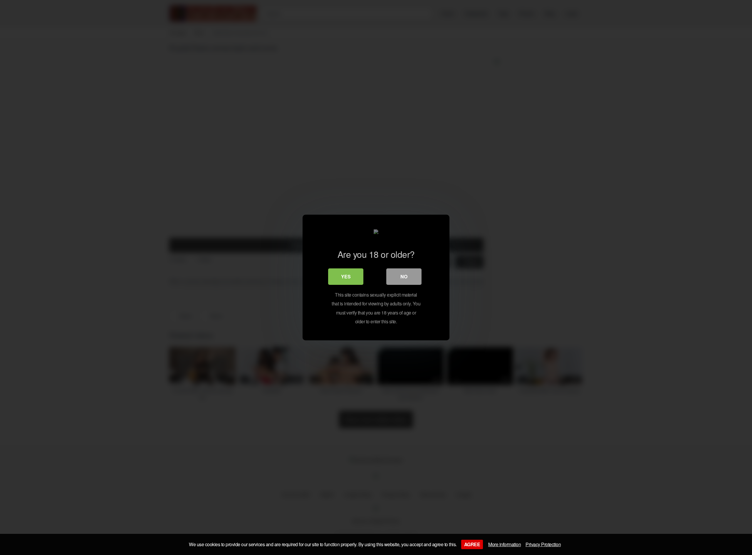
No (403, 276)
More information (504, 544)
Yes (346, 276)
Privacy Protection (543, 544)
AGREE (472, 544)
